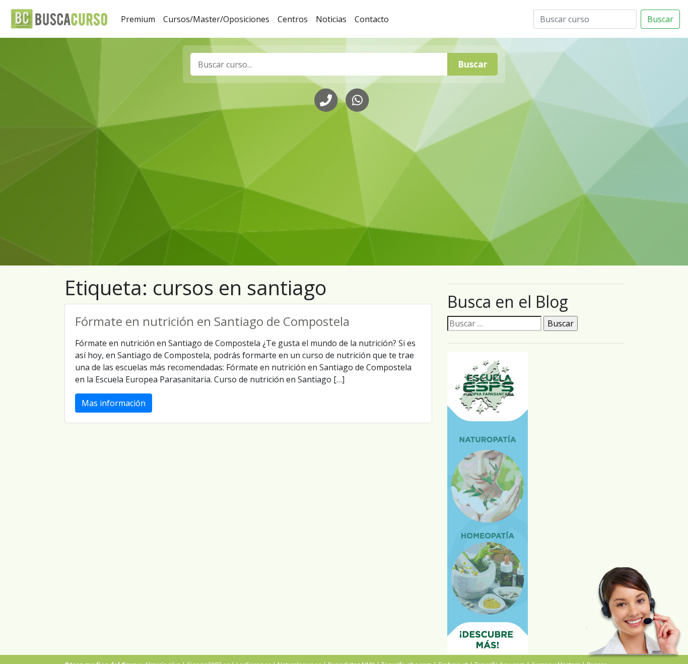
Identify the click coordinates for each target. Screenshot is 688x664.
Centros (295, 19)
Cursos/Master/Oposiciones (218, 19)
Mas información (114, 403)
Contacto (374, 19)
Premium (140, 19)
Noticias (333, 19)
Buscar (660, 19)
